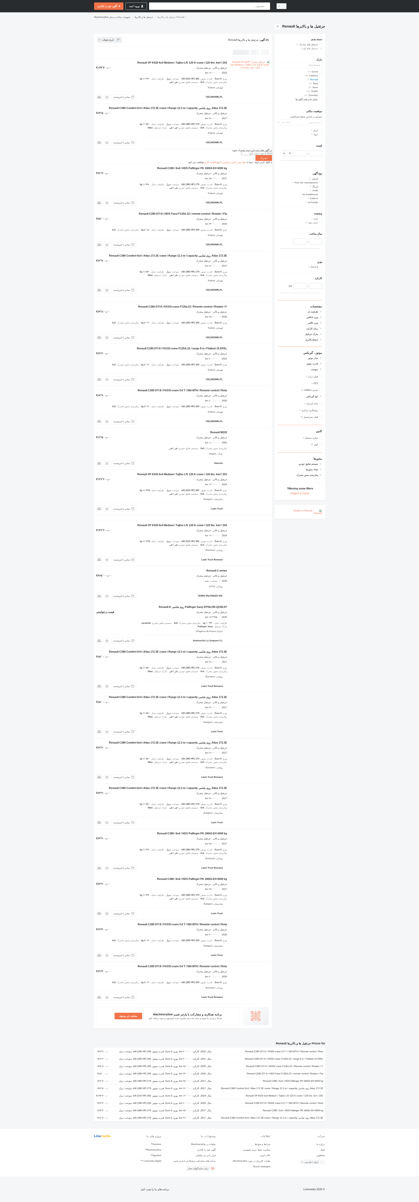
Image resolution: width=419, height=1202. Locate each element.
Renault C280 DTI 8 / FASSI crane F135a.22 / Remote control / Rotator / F (182, 306)
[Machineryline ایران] (308, 6)
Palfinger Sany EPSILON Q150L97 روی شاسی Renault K (193, 607)
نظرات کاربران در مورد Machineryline (251, 1161)
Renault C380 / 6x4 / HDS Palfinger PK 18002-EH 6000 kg (192, 168)
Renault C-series (216, 570)
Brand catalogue (261, 1166)
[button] (107, 97)
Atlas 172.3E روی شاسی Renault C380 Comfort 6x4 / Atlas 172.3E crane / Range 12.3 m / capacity (168, 255)
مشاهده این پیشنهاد (128, 1016)
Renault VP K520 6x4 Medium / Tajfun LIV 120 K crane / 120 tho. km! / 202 (182, 62)
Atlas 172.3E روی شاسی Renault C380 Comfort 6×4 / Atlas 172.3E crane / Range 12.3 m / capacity (168, 108)
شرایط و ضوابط (262, 1144)
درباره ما (321, 1144)
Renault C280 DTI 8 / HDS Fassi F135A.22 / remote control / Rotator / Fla (183, 213)
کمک (322, 1149)
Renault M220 (218, 432)
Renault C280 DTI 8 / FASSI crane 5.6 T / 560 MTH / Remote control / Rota (182, 390)
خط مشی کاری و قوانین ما (233, 162)
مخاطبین (321, 1155)
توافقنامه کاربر (211, 162)
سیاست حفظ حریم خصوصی (256, 1149)
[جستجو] (267, 6)
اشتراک (263, 158)
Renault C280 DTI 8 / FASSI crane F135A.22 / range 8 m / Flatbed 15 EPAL (182, 348)
